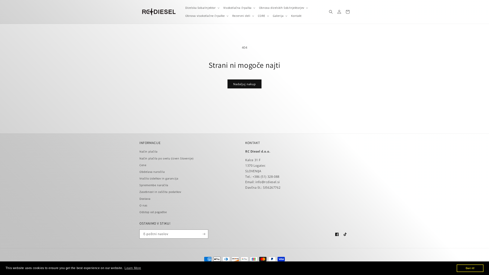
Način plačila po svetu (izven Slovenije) (166, 158)
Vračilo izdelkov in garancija (158, 178)
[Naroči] (204, 234)
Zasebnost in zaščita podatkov (160, 192)
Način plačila (148, 151)
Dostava (144, 199)
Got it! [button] (470, 268)
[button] (202, 8)
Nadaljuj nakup (244, 84)
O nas (143, 205)
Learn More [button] (133, 268)
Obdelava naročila (152, 172)
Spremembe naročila (153, 185)
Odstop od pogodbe (153, 212)
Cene (142, 165)
